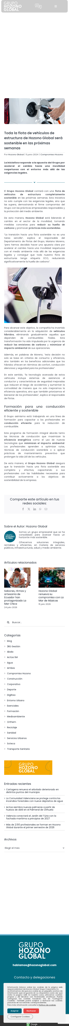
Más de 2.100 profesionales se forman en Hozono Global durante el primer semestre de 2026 (33, 826)
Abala (10, 651)
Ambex (11, 668)
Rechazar (31, 1010)
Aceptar (14, 1010)
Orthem (11, 722)
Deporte (11, 689)
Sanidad (11, 732)
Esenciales (13, 705)
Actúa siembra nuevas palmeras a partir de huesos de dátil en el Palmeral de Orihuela (30, 808)
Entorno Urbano (15, 700)
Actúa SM (12, 657)
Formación (13, 711)
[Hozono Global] (34, 1024)
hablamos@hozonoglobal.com (34, 965)
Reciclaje (12, 727)
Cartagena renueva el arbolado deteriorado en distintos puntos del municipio (32, 791)
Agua (10, 662)
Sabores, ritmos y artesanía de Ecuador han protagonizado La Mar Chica (15, 597)
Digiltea (11, 695)
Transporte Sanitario (18, 749)
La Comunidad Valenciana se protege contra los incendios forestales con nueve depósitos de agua (34, 800)
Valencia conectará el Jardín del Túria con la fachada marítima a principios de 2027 (31, 817)
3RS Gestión (13, 646)
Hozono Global (16, 154)
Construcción (14, 678)
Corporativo (13, 684)
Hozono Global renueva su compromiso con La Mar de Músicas (51, 595)
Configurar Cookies (20, 1016)
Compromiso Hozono (51, 154)
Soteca (11, 743)
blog (9, 641)
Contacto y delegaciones (34, 977)
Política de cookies (47, 1005)
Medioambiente (16, 716)
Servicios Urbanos (17, 738)
